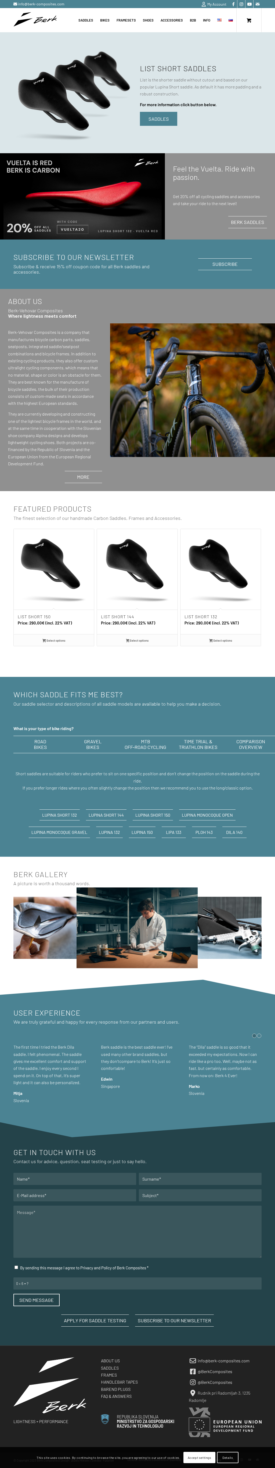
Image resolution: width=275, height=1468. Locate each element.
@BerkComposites (215, 1385)
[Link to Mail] (258, 4)
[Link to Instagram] (241, 4)
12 (161, 963)
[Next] (253, 577)
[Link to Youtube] (249, 4)
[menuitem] (212, 4)
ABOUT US (110, 1374)
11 (157, 963)
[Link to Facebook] (233, 4)
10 (152, 963)
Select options (55, 640)
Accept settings (199, 1457)
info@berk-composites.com (40, 4)
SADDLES (110, 1381)
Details (227, 1457)
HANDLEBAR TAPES (119, 1395)
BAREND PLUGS (116, 1403)
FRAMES (109, 1388)
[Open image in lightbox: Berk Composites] (190, 960)
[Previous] (21, 577)
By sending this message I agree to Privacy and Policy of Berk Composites (84, 1281)
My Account (216, 4)
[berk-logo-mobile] (35, 20)
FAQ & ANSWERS (116, 1410)
